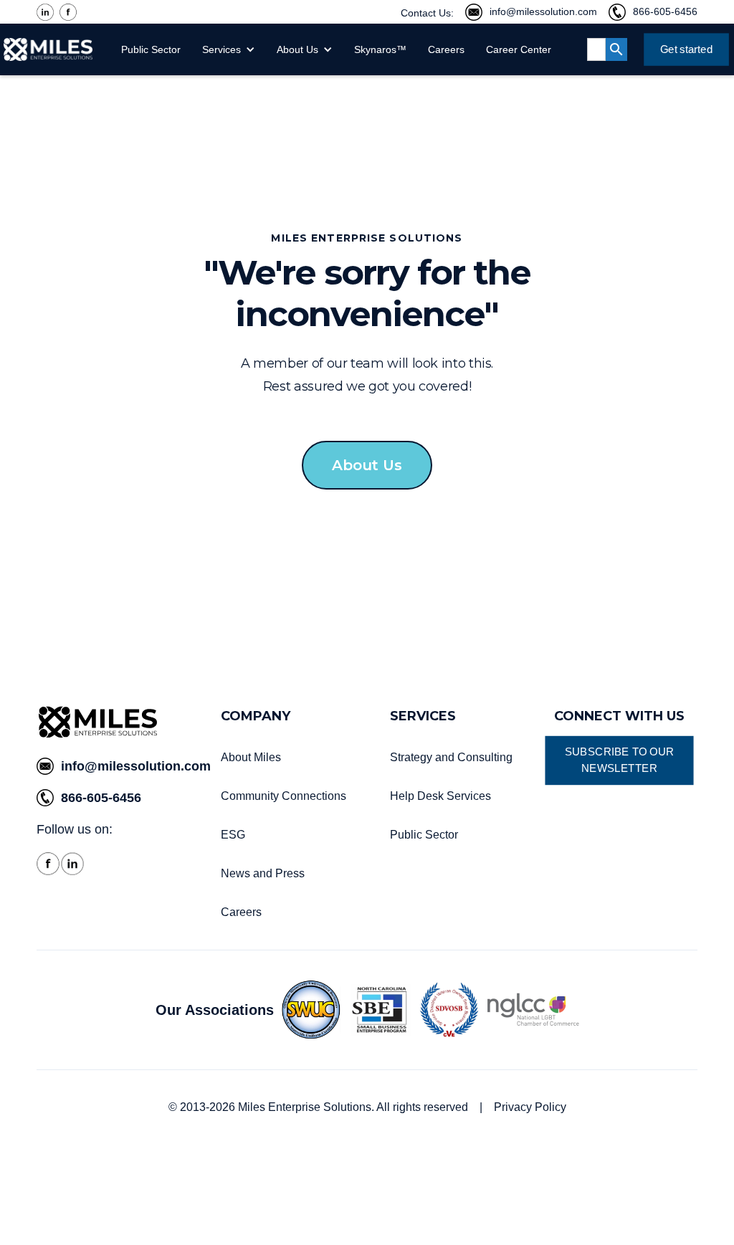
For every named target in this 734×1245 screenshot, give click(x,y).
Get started (685, 48)
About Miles (251, 757)
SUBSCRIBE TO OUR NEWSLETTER (619, 760)
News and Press (263, 873)
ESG (234, 835)
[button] (232, 49)
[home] (48, 49)
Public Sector (151, 49)
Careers (446, 49)
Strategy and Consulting (451, 757)
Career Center (518, 49)
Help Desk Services (440, 796)
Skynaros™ (380, 49)
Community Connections (283, 796)
